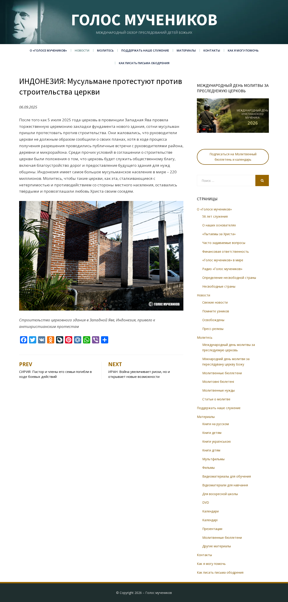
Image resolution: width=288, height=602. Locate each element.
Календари (210, 511)
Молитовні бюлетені (218, 381)
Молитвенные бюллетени (222, 373)
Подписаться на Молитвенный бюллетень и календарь (232, 157)
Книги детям (211, 433)
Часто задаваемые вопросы (223, 243)
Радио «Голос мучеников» (222, 269)
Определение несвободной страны (229, 277)
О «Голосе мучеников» (48, 50)
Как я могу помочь (243, 50)
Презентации (212, 529)
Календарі (210, 520)
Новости (82, 50)
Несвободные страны (218, 286)
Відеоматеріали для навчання (225, 485)
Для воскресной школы (220, 494)
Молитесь (105, 50)
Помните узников (215, 311)
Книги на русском (215, 424)
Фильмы (208, 467)
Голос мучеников (144, 19)
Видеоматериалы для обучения (226, 476)
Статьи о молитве (216, 399)
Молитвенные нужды (218, 390)
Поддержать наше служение (145, 50)
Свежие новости (215, 302)
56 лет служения (215, 216)
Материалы (186, 50)
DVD (205, 502)
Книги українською (216, 441)
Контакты (211, 50)
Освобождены (213, 320)
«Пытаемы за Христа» (219, 234)
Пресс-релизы (212, 329)
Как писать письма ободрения (144, 63)
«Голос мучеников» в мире (222, 260)
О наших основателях (219, 225)
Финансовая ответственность (225, 251)
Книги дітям (211, 450)
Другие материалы (216, 546)
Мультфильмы (213, 459)
